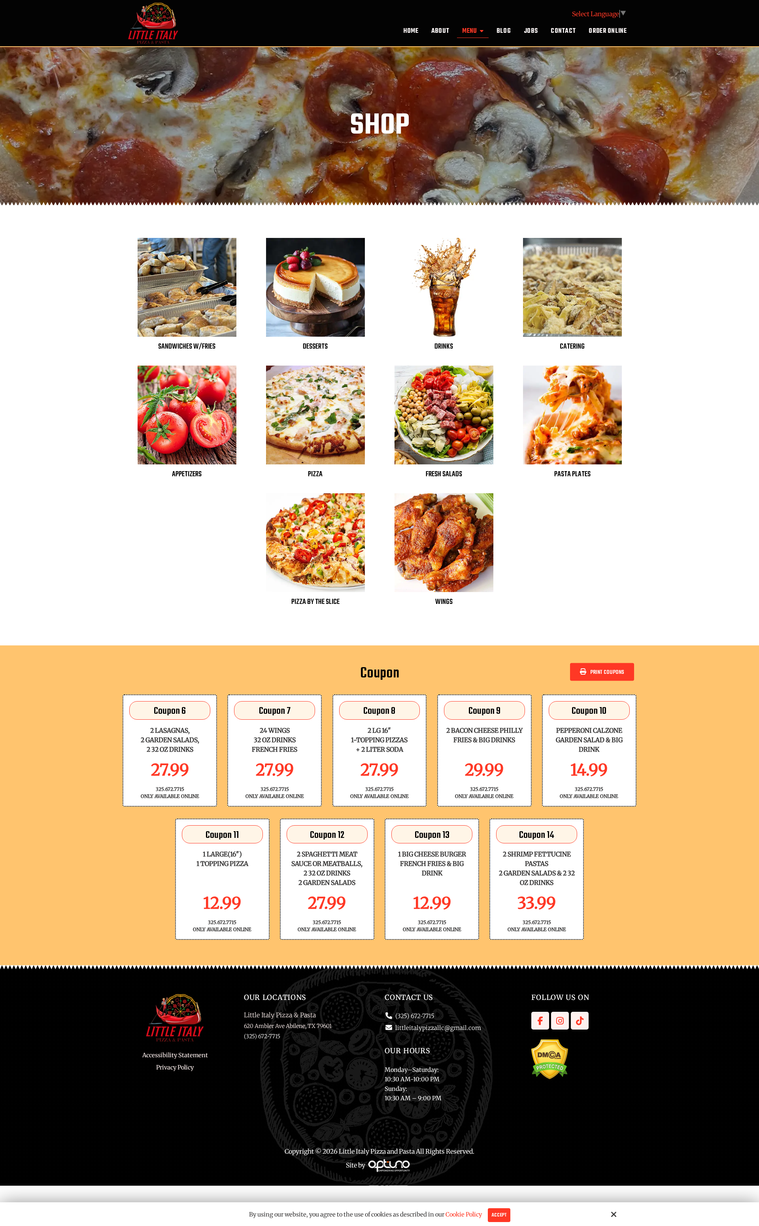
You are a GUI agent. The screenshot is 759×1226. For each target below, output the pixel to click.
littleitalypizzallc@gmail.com (438, 1028)
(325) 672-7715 (414, 1016)
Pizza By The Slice (315, 602)
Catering (572, 347)
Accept (499, 1215)
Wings (444, 602)
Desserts (315, 347)
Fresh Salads (444, 474)
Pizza (315, 474)
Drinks (443, 347)
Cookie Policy (464, 1214)
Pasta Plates (572, 474)
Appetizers (187, 474)
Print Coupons (607, 672)
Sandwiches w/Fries (186, 347)
